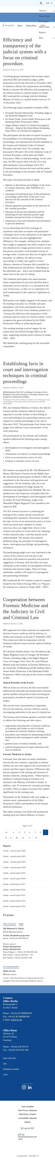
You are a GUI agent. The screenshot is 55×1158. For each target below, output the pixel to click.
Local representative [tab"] (11, 966)
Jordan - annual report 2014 (14, 901)
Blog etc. (42, 32)
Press (41, 38)
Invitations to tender (11, 1069)
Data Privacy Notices (27, 1114)
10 (17, 838)
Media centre (44, 27)
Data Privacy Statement (27, 1110)
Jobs (5, 1064)
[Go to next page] (29, 838)
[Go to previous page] (13, 832)
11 (23, 838)
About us (42, 11)
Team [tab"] (21, 924)
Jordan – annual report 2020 (14, 867)
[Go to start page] (6, 832)
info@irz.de (16, 1019)
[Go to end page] (36, 838)
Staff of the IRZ (9, 1058)
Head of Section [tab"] (9, 924)
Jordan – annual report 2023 (14, 856)
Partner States (44, 16)
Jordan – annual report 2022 (14, 862)
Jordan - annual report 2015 (14, 895)
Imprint (27, 1122)
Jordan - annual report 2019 (14, 873)
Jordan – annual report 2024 (14, 851)
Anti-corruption (27, 1106)
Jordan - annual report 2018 (14, 878)
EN (47, 3)
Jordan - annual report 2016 (14, 890)
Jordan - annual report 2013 (14, 906)
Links (5, 1074)
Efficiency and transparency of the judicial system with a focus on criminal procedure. (24, 51)
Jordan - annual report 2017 (14, 884)
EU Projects (44, 21)
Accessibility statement (27, 1118)
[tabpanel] (27, 936)
